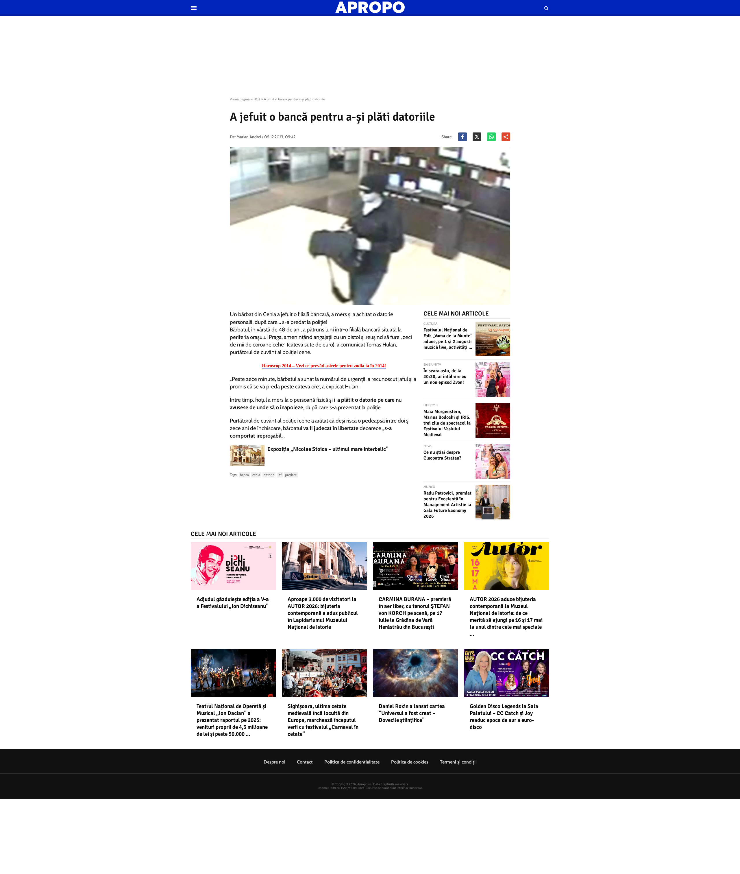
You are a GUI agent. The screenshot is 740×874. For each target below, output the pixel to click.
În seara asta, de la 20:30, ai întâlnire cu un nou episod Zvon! (445, 376)
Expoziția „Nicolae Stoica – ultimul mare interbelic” (327, 449)
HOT (257, 99)
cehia (256, 475)
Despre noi (274, 762)
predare (291, 475)
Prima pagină (240, 99)
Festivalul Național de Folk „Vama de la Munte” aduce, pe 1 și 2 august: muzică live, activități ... (447, 338)
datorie (269, 475)
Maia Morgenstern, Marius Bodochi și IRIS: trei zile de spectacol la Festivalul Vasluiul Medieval (447, 423)
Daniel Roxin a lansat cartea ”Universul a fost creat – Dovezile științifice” (412, 713)
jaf (280, 475)
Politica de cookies (409, 762)
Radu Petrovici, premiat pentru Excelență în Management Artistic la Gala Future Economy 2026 (447, 504)
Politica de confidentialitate (352, 762)
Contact (305, 762)
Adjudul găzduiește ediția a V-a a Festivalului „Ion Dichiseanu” (233, 603)
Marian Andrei (248, 136)
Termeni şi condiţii (458, 762)
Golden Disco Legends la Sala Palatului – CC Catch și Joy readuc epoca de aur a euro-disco (504, 717)
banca (244, 475)
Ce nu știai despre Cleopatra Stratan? (442, 455)
